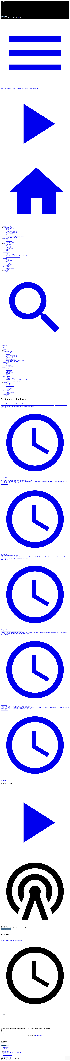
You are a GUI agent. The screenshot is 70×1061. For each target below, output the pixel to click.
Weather (8, 249)
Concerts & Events (10, 254)
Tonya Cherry (9, 264)
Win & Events (6, 252)
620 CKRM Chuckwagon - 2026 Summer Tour (17, 255)
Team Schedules (10, 242)
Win (7, 253)
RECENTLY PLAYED (6, 929)
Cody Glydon (9, 260)
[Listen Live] (35, 821)
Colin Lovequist (10, 261)
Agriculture (8, 247)
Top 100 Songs (9, 233)
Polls (7, 250)
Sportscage (6, 238)
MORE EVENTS (5, 1045)
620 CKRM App (7, 266)
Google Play (9, 269)
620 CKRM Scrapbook (11, 232)
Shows (5, 258)
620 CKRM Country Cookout (13, 257)
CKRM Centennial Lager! (12, 237)
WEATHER (5, 934)
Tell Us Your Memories (11, 231)
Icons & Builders (10, 228)
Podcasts (8, 265)
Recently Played (7, 226)
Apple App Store (10, 268)
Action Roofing (38, 1035)
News (4, 243)
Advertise (8, 271)
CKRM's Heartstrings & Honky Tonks (15, 236)
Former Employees (10, 234)
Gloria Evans (9, 259)
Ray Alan (8, 263)
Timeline (8, 230)
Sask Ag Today (9, 248)
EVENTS (4, 1042)
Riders (7, 239)
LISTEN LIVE (4, 16)
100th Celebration (7, 227)
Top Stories (8, 244)
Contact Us (6, 270)
